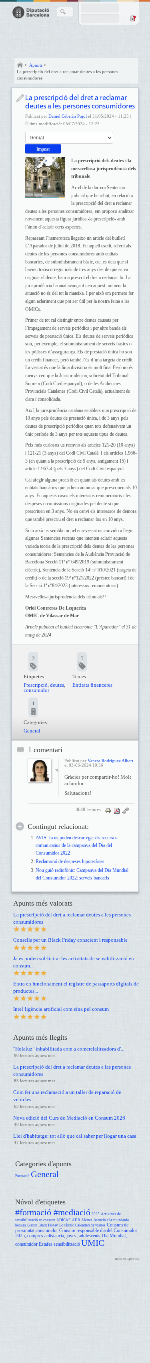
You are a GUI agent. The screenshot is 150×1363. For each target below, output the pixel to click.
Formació (22, 1176)
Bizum (32, 1225)
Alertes (86, 1220)
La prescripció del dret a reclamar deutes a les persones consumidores (67, 74)
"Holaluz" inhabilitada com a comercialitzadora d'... (68, 1049)
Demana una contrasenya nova (132, 18)
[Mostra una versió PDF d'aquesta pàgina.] (117, 810)
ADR (76, 1220)
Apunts (35, 65)
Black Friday (48, 1225)
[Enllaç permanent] (125, 810)
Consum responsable (79, 1230)
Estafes (45, 1244)
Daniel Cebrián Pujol (67, 116)
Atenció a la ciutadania (111, 1220)
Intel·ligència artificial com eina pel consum (61, 1009)
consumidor (36, 690)
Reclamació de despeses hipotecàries (70, 861)
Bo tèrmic (66, 1225)
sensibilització (67, 1244)
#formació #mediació (52, 1212)
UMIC (92, 1243)
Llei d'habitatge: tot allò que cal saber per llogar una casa (74, 1136)
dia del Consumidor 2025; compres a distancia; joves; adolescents (76, 1233)
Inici (20, 65)
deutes (57, 685)
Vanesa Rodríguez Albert (110, 760)
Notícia (20, 98)
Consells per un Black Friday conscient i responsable (70, 940)
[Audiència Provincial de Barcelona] (45, 177)
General (32, 731)
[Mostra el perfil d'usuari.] (39, 780)
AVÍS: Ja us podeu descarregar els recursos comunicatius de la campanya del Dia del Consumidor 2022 (77, 845)
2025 (96, 1214)
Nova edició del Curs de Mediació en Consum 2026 (69, 1118)
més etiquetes (127, 1258)
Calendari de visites (90, 1225)
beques (20, 1225)
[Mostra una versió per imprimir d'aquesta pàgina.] (108, 810)
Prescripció (36, 685)
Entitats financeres (92, 685)
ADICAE (63, 1220)
